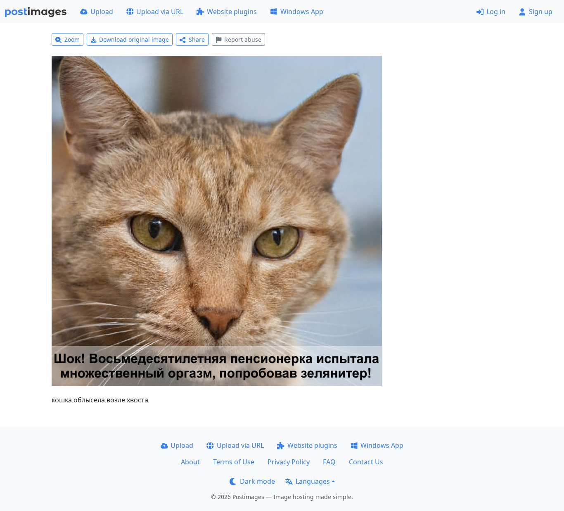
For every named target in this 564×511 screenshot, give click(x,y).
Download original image (134, 39)
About (190, 461)
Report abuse (242, 39)
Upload (101, 11)
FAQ (329, 461)
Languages (313, 481)
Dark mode (257, 481)
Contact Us (366, 461)
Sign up (540, 11)
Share (197, 39)
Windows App (301, 11)
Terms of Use (233, 461)
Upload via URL (159, 11)
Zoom (72, 39)
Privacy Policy (289, 461)
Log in (495, 11)
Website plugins (232, 11)
